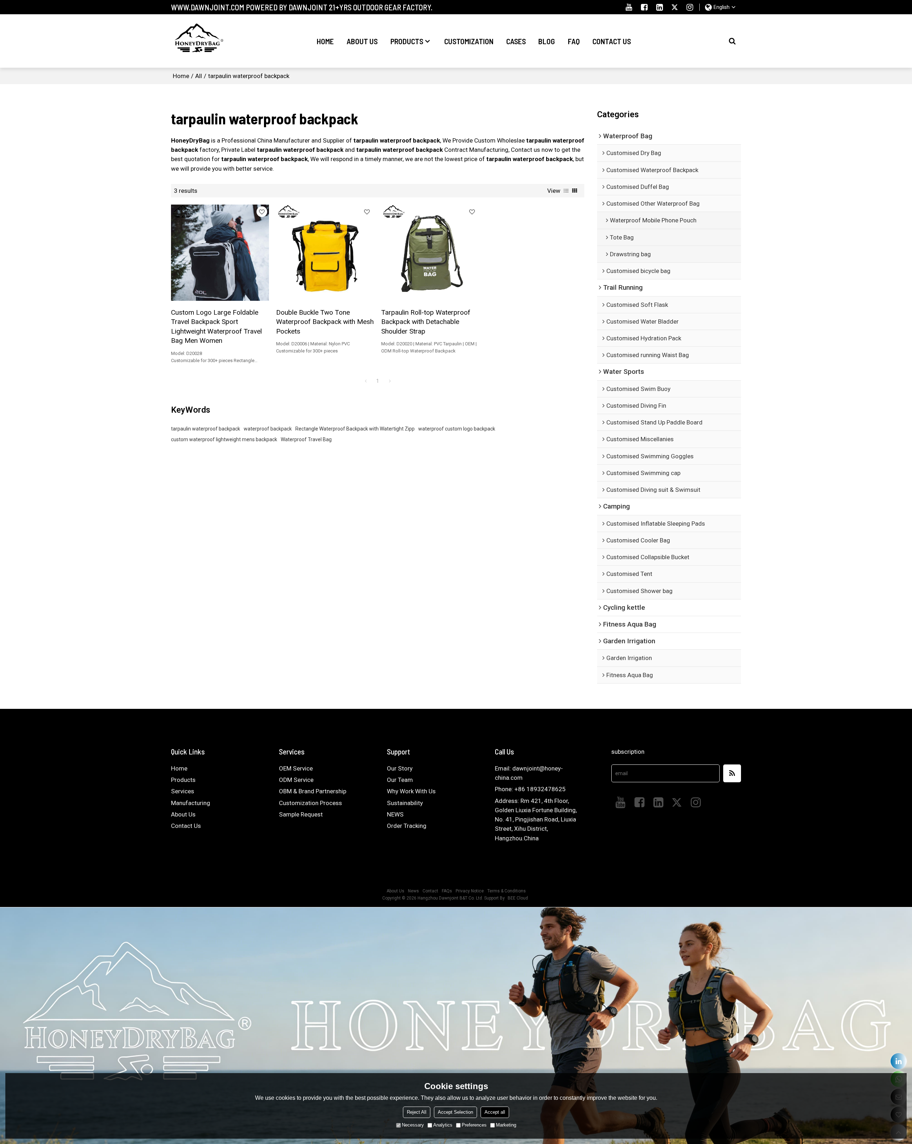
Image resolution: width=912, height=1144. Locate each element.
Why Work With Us (411, 791)
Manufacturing (190, 803)
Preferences (474, 1125)
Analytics (442, 1125)
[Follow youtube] (629, 7)
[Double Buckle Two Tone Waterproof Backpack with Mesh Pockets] (325, 253)
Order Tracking (406, 825)
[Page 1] (365, 381)
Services (182, 791)
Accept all (494, 1112)
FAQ (574, 41)
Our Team (400, 779)
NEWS (395, 814)
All (198, 75)
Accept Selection (455, 1112)
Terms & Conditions (506, 890)
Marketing (506, 1125)
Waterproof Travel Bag (306, 439)
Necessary (413, 1125)
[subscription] (732, 773)
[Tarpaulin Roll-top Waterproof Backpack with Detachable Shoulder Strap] (430, 253)
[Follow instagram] (690, 7)
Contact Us (611, 41)
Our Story (400, 768)
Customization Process (310, 803)
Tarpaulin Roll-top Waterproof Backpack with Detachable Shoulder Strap (425, 321)
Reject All (416, 1112)
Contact (430, 890)
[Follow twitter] (674, 7)
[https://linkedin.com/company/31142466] (899, 1061)
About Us (362, 41)
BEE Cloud (518, 898)
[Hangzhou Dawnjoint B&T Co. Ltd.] (197, 41)
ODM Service (296, 779)
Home (325, 41)
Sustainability (405, 803)
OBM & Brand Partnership (312, 791)
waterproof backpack (268, 429)
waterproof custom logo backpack (456, 429)
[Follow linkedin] (659, 7)
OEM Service (296, 768)
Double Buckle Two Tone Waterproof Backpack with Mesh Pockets (325, 321)
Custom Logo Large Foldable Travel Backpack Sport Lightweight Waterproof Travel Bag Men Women (216, 326)
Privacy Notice (470, 890)
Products (406, 41)
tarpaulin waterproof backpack (205, 429)
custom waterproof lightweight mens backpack (224, 439)
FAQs (447, 890)
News (413, 890)
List (566, 190)
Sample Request (301, 814)
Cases (516, 41)
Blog (546, 41)
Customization (468, 41)
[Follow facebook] (644, 7)
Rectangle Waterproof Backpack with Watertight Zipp (355, 429)
